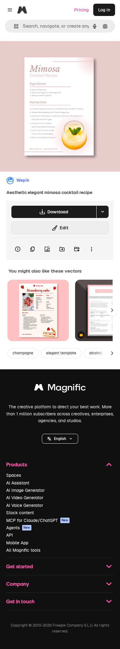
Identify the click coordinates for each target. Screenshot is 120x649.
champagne (23, 353)
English (60, 438)
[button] (60, 439)
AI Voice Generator (24, 505)
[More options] (91, 249)
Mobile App (17, 543)
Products (16, 464)
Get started (19, 566)
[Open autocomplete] (13, 26)
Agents (18, 527)
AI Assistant (17, 483)
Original (39, 53)
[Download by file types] (102, 212)
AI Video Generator (24, 497)
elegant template (61, 353)
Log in (104, 10)
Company (17, 584)
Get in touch (20, 601)
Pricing (81, 10)
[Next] (112, 310)
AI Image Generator (25, 490)
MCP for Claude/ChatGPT (37, 520)
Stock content (20, 512)
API (9, 535)
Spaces (13, 475)
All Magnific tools (23, 550)
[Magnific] (60, 389)
